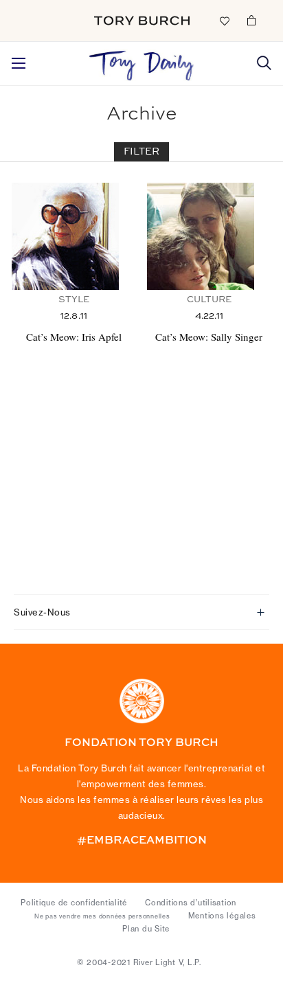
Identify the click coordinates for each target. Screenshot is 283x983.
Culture (209, 299)
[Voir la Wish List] (224, 20)
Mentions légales (222, 915)
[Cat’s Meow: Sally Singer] (209, 236)
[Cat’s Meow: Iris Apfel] (74, 236)
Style (73, 299)
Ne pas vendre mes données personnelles (102, 916)
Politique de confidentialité (74, 902)
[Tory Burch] (142, 20)
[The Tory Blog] (142, 62)
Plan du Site (146, 929)
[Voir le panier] (251, 20)
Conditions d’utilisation (190, 902)
